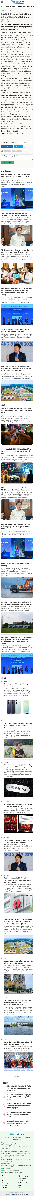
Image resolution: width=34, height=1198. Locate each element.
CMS (14, 1194)
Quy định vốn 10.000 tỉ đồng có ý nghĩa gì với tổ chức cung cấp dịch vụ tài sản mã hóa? (16, 451)
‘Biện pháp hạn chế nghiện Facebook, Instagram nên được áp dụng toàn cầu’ (18, 766)
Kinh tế (4, 1180)
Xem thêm (17, 1076)
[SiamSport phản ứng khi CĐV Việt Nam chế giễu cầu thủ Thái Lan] (18, 823)
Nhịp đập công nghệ (16, 6)
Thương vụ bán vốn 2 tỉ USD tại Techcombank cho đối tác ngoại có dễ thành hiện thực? (17, 880)
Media (19, 1185)
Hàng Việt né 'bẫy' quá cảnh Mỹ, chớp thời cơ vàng (16, 565)
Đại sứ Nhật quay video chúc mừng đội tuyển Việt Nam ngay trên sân (18, 1043)
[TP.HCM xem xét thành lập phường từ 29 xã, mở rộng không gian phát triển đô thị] (17, 273)
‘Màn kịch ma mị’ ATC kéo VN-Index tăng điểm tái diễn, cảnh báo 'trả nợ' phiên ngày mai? (16, 410)
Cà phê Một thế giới (23, 1180)
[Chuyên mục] (2, 2)
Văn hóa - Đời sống (23, 1183)
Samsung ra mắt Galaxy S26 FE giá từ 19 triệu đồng (17, 685)
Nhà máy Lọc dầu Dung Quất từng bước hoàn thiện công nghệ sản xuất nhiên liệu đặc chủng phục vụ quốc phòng (16, 368)
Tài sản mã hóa (22, 1178)
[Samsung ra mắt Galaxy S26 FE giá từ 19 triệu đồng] (18, 706)
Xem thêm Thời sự (6, 171)
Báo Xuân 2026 (22, 1187)
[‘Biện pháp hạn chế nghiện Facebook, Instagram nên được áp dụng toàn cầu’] (18, 787)
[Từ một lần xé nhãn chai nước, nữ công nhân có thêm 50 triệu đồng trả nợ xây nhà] (18, 748)
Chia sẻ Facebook (8, 146)
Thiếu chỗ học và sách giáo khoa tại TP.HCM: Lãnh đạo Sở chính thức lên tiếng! (16, 214)
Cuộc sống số (5, 1183)
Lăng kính (4, 1187)
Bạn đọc (4, 1185)
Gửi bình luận (7, 162)
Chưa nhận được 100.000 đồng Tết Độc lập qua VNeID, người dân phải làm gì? (18, 1123)
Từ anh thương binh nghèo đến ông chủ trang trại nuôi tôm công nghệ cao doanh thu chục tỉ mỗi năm (18, 1003)
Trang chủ (4, 10)
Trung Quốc (7, 151)
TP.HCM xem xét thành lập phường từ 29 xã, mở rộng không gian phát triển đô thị (17, 251)
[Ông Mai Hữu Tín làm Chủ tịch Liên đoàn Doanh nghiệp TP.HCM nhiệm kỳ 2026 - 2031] (17, 198)
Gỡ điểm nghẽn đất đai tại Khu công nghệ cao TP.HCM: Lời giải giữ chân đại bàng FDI (16, 603)
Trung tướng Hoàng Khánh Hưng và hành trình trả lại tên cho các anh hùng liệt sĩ (19, 1106)
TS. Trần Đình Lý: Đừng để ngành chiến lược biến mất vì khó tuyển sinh (15, 330)
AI (24, 6)
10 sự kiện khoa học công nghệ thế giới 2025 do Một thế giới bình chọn (19, 1097)
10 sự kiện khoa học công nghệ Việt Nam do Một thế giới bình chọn (19, 1114)
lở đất (13, 151)
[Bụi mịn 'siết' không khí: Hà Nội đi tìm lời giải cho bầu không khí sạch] (18, 984)
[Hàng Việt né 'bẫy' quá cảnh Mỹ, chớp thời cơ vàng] (17, 587)
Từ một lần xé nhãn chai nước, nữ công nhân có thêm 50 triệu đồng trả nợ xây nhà (18, 725)
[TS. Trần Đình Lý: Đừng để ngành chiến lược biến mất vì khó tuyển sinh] (17, 351)
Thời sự (6, 6)
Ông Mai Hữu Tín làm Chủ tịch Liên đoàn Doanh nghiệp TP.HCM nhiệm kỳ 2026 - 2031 (15, 176)
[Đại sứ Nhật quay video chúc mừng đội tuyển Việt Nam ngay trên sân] (18, 1061)
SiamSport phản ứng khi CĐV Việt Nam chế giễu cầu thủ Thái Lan (18, 805)
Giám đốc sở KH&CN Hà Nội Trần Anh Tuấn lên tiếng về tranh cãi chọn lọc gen (19, 1088)
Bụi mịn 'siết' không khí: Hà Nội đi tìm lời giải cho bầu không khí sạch (18, 962)
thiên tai (19, 151)
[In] (24, 146)
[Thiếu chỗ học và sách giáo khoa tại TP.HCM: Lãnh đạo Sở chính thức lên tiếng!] (17, 235)
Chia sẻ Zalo (19, 146)
